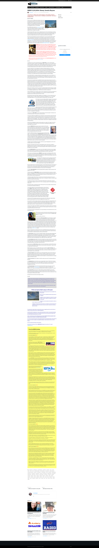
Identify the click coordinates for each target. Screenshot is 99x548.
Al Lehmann (44, 469)
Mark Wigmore (54, 472)
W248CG (32, 475)
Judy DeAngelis (43, 472)
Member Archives (35, 0)
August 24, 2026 (34, 518)
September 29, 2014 (36, 12)
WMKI (28, 478)
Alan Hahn (48, 469)
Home (29, 7)
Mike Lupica (29, 473)
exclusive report (39, 27)
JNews (30, 546)
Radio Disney (45, 473)
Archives (32, 7)
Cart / (70, 0)
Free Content (41, 12)
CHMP (53, 469)
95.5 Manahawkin (40, 469)
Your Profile (31, 0)
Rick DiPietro (53, 473)
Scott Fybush (31, 12)
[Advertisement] (57, 3)
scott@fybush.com (44, 282)
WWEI (49, 478)
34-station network (36, 267)
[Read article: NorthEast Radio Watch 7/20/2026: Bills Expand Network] (49, 525)
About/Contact (51, 7)
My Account (28, 0)
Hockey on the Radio (30, 472)
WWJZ (51, 478)
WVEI (46, 478)
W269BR (41, 475)
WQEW (42, 478)
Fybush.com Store (40, 59)
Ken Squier (49, 472)
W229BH (29, 475)
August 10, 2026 (49, 518)
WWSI (28, 479)
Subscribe (37, 7)
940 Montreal (35, 469)
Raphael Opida (49, 473)
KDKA (47, 472)
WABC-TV (44, 475)
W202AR (53, 474)
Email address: (65, 51)
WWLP (53, 478)
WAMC (52, 475)
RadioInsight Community (46, 42)
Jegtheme (43, 546)
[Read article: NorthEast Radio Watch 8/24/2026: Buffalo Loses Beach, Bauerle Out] (34, 507)
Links (62, 7)
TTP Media (49, 474)
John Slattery (39, 472)
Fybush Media (58, 7)
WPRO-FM (37, 478)
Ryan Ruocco (29, 474)
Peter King (41, 473)
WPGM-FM (33, 478)
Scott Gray (37, 474)
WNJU (31, 478)
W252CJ (35, 475)
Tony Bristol (45, 474)
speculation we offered (30, 39)
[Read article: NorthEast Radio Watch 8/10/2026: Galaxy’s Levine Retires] (49, 507)
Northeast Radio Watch (45, 12)
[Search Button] (70, 7)
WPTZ (39, 478)
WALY (49, 475)
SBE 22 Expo (33, 474)
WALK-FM (47, 475)
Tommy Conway (41, 474)
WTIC (44, 478)
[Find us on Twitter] (71, 546)
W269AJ (38, 475)
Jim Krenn (35, 472)
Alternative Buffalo (38, 367)
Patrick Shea (33, 473)
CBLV (50, 469)
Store (46, 7)
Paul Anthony (37, 473)
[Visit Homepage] (32, 3)
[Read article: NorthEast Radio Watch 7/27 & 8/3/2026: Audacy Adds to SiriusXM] (34, 525)
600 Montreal (31, 469)
